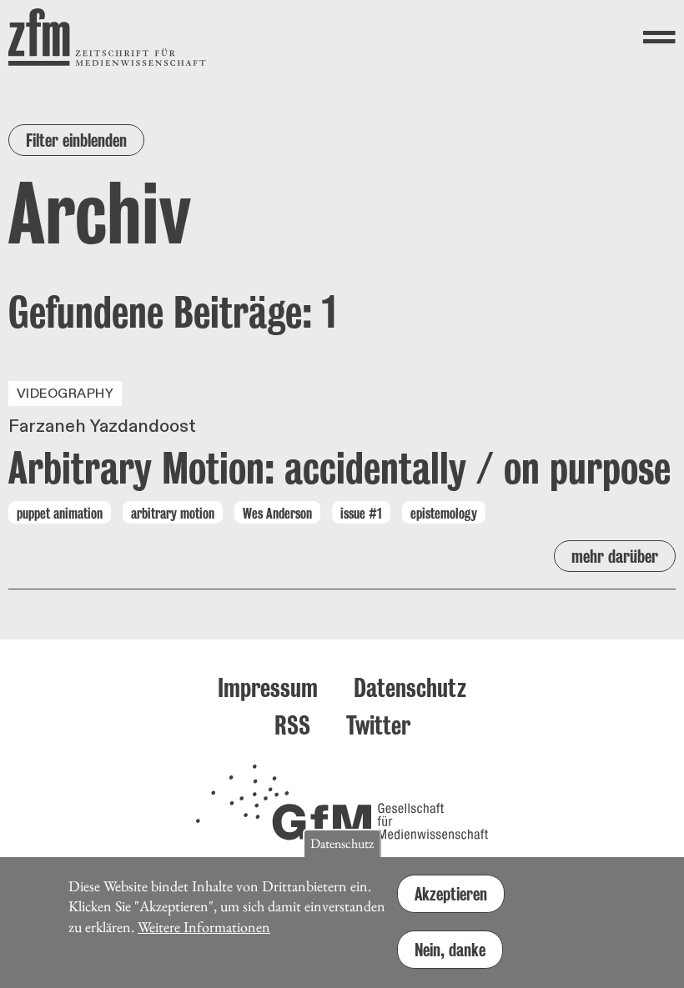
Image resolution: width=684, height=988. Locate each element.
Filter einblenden (76, 140)
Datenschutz (410, 687)
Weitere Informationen (204, 926)
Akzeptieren (451, 894)
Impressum (268, 687)
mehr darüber (614, 556)
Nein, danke (450, 950)
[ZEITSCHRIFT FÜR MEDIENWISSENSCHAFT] (107, 37)
